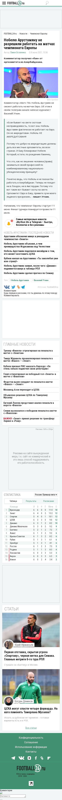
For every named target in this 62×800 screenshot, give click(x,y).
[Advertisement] (31, 19)
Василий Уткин (41, 280)
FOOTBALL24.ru (16, 3)
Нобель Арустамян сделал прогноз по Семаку (29, 273)
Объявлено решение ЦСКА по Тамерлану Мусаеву (25, 396)
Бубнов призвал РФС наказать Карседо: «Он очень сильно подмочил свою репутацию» (26, 367)
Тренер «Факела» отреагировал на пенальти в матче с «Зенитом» (28, 351)
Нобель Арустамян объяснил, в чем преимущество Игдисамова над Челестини (27, 245)
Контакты (31, 751)
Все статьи (31, 727)
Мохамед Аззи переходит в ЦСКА (21, 389)
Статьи (11, 608)
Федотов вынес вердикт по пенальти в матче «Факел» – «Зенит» (28, 383)
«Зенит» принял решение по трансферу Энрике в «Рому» (28, 419)
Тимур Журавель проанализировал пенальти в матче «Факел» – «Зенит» (28, 359)
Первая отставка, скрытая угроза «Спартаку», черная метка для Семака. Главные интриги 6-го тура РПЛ (29, 655)
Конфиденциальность (31, 737)
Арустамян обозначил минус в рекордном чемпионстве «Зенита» (26, 238)
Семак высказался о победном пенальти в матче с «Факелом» (30, 412)
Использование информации (31, 746)
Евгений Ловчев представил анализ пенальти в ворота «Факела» (28, 404)
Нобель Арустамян (20, 280)
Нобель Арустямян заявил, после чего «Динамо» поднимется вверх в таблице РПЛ (30, 267)
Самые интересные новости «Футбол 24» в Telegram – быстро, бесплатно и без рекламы (34, 222)
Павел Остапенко (18, 52)
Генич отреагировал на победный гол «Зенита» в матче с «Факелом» (29, 375)
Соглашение (31, 742)
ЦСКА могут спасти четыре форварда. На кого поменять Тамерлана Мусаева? (30, 710)
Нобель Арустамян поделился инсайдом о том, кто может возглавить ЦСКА (29, 252)
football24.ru (52, 287)
